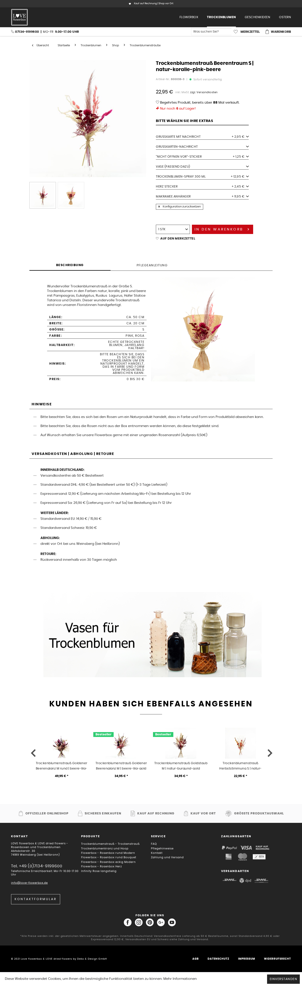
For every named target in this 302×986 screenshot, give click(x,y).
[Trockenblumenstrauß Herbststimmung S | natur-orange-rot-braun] (240, 743)
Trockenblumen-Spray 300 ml (200, 176)
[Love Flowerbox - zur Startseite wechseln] (19, 17)
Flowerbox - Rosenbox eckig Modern (108, 862)
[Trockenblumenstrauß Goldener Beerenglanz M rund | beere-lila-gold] (61, 743)
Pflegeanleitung (152, 265)
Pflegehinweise (162, 848)
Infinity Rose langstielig (99, 871)
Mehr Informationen (180, 978)
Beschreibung (70, 265)
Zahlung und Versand (167, 857)
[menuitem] (189, 17)
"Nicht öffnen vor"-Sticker (200, 156)
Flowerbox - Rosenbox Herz (101, 866)
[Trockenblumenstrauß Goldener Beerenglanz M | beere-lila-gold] (121, 743)
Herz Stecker (200, 186)
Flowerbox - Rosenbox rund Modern (108, 853)
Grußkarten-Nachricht (177, 146)
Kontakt (156, 853)
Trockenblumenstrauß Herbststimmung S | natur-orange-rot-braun (240, 766)
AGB (195, 958)
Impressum (246, 958)
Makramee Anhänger (200, 196)
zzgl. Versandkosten (204, 92)
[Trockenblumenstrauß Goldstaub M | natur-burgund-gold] (180, 743)
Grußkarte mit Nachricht (200, 136)
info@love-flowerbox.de (29, 883)
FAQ (154, 844)
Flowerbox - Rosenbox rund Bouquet (108, 857)
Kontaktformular (36, 899)
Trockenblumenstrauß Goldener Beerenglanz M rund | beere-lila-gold (61, 766)
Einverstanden (283, 979)
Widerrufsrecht (277, 958)
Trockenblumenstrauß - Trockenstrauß (110, 844)
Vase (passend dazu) (173, 166)
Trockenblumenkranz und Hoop (104, 848)
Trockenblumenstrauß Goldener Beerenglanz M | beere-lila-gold (121, 766)
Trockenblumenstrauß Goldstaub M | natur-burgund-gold (181, 766)
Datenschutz (218, 958)
